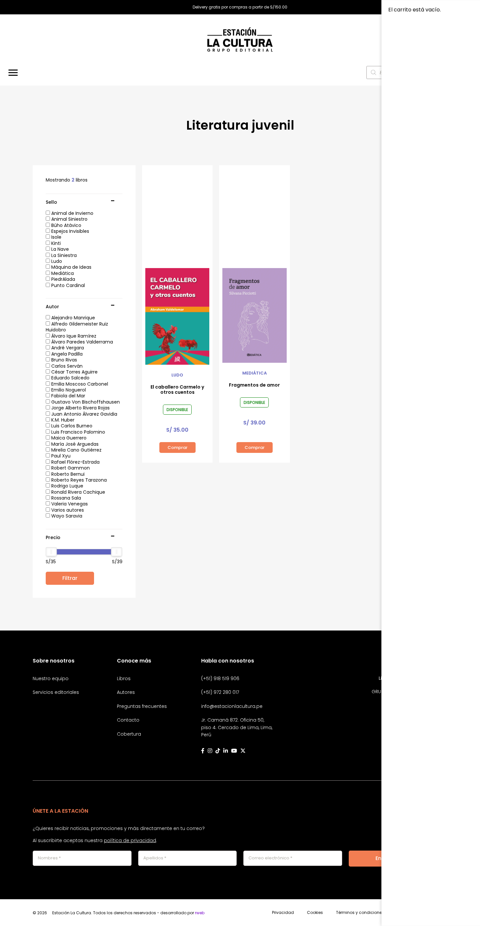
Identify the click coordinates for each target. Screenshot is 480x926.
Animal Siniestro (69, 219)
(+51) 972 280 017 (220, 692)
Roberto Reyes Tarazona (78, 480)
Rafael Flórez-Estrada (75, 462)
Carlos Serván (66, 366)
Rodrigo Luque (66, 486)
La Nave (59, 249)
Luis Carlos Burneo (71, 426)
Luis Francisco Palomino (77, 432)
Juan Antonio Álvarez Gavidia (83, 414)
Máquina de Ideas (70, 267)
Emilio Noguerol (68, 390)
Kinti (55, 243)
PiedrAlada (62, 279)
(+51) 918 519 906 (220, 678)
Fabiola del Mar (67, 395)
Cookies (315, 912)
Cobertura (129, 734)
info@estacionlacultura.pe (232, 706)
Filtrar (69, 578)
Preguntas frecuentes (142, 706)
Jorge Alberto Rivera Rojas (80, 408)
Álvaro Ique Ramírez (73, 336)
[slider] (51, 551)
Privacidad (283, 912)
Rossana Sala (65, 498)
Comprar (177, 447)
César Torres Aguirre (74, 372)
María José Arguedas (74, 444)
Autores (126, 692)
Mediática (62, 273)
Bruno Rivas (63, 360)
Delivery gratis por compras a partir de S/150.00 (240, 7)
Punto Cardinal (67, 285)
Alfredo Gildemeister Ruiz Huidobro (77, 327)
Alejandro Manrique (72, 317)
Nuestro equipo (51, 678)
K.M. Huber (62, 420)
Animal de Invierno (71, 213)
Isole (55, 237)
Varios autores (67, 510)
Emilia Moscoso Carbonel (79, 384)
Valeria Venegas (69, 504)
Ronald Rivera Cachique (77, 492)
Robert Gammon (70, 468)
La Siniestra (63, 255)
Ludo (56, 261)
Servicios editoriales (56, 692)
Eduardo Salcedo (69, 378)
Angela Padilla (66, 354)
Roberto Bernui (67, 474)
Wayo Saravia (66, 516)
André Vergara (67, 347)
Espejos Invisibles (69, 231)
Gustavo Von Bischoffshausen (85, 402)
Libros (124, 678)
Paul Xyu (60, 456)
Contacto (128, 720)
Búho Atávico (65, 225)
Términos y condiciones (360, 912)
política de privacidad (130, 840)
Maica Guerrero (68, 438)
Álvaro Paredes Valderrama (81, 342)
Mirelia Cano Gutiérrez (76, 450)
